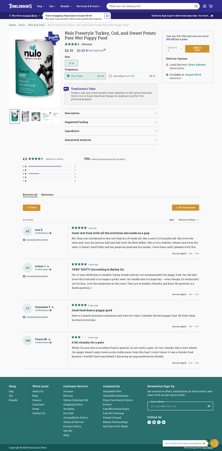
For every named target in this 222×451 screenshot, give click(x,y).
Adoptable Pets (112, 391)
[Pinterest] (154, 422)
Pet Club (68, 413)
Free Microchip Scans (116, 408)
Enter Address (197, 64)
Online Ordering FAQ (75, 400)
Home (12, 24)
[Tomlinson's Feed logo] (20, 6)
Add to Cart (197, 49)
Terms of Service (73, 422)
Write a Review (188, 208)
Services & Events (87, 6)
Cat (51, 6)
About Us (37, 391)
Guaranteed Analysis (78, 139)
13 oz (71, 63)
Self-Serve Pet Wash (115, 426)
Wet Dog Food (36, 24)
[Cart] (210, 6)
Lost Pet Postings (113, 413)
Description (72, 113)
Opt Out (67, 430)
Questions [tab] (47, 195)
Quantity (172, 47)
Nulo (22, 24)
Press (35, 408)
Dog (39, 6)
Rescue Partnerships (115, 422)
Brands (65, 6)
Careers (36, 400)
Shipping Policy (73, 404)
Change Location (177, 68)
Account (68, 391)
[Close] (107, 15)
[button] (78, 44)
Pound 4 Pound (112, 417)
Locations (38, 404)
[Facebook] (149, 422)
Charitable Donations (115, 395)
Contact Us (38, 413)
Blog (35, 395)
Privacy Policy (72, 426)
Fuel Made (207, 447)
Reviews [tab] (30, 195)
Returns (68, 395)
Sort (171, 219)
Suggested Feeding (76, 122)
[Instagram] (159, 422)
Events (107, 404)
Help (66, 435)
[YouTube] (164, 422)
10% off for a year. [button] (177, 39)
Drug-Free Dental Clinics (118, 400)
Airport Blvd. (193, 74)
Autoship (68, 408)
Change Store (175, 78)
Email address (157, 402)
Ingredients (72, 131)
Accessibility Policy (75, 417)
